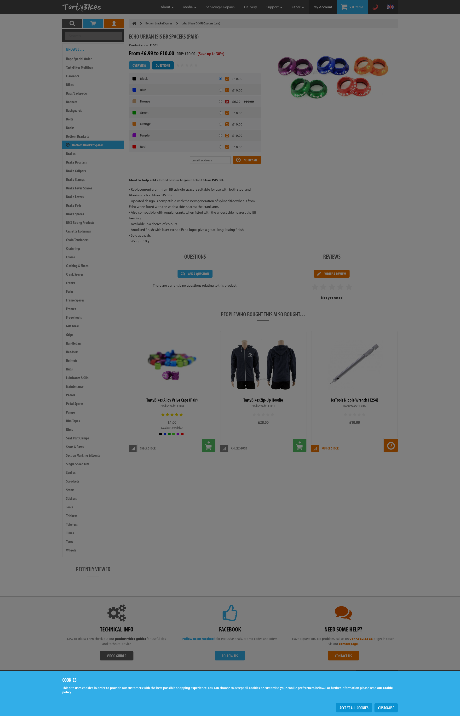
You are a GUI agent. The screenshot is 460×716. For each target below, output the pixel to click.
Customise (386, 707)
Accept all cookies (353, 707)
